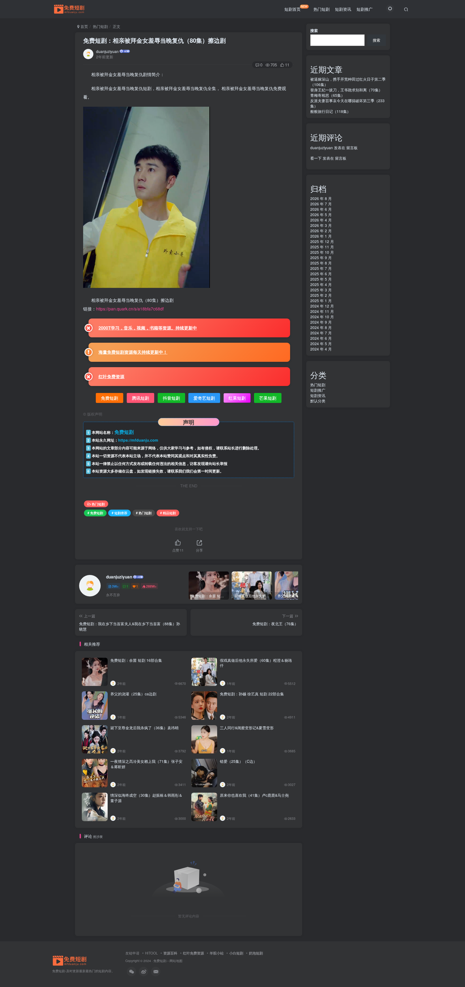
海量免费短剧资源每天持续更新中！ (132, 352)
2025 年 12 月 (322, 241)
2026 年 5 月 (321, 214)
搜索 (314, 30)
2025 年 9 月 (321, 257)
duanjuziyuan (107, 51)
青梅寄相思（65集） (327, 95)
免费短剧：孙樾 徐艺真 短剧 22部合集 (252, 693)
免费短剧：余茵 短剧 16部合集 (136, 660)
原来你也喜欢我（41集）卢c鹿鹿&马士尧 (254, 795)
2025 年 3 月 (321, 289)
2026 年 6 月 (321, 209)
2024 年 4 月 (321, 349)
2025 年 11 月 (322, 246)
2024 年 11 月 (322, 311)
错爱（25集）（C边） (238, 761)
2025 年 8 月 (321, 263)
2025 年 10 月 (322, 252)
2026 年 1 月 (321, 236)
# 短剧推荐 (119, 512)
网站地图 (176, 961)
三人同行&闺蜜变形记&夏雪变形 (247, 727)
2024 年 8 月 (321, 327)
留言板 (352, 147)
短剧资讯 (343, 9)
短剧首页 (296, 8)
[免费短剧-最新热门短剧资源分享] (69, 960)
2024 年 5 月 (321, 343)
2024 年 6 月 (321, 338)
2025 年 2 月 (321, 295)
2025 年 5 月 (321, 279)
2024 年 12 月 (322, 306)
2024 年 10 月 (322, 316)
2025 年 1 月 (321, 300)
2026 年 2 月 (321, 230)
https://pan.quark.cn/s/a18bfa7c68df (130, 309)
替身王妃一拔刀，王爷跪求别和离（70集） (346, 89)
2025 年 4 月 (321, 284)
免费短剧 (159, 961)
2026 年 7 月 (321, 203)
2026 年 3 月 (321, 225)
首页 (83, 26)
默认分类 (317, 400)
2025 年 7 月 (321, 268)
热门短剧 (321, 9)
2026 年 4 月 (321, 220)
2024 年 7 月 (321, 332)
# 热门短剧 (144, 512)
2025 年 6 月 (321, 273)
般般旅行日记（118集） (330, 111)
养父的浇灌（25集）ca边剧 (133, 693)
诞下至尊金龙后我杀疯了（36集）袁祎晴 (144, 727)
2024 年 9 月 (321, 322)
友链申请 (132, 953)
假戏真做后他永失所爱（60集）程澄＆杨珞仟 (256, 662)
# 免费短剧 (95, 512)
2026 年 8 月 (321, 198)
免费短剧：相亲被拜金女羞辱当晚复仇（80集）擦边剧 (154, 40)
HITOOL (151, 953)
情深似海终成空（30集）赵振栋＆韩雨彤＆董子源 (146, 797)
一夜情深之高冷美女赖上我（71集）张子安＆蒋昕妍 (146, 764)
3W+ (115, 586)
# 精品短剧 (168, 512)
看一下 (316, 158)
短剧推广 (365, 9)
